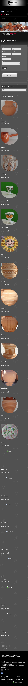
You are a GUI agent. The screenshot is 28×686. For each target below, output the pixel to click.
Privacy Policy (10, 679)
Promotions (4, 656)
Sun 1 (3, 254)
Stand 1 (3, 362)
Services (15, 655)
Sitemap (3, 679)
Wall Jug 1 (4, 174)
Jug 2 (2, 576)
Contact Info (19, 679)
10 (6, 648)
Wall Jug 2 (4, 632)
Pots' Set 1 (4, 550)
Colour (3, 51)
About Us (8, 655)
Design (13, 51)
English (3, 14)
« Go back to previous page (7, 34)
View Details (5, 124)
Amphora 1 (4, 388)
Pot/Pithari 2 (5, 523)
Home (2, 33)
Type (3, 47)
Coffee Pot (4, 147)
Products (7, 33)
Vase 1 (3, 415)
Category (4, 61)
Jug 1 (2, 118)
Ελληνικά (8, 14)
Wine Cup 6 (4, 227)
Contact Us (8, 75)
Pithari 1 (3, 308)
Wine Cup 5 (4, 201)
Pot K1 (3, 281)
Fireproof (4, 56)
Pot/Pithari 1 (5, 496)
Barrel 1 (3, 335)
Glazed (13, 47)
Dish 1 (3, 442)
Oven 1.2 (4, 469)
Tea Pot (3, 605)
